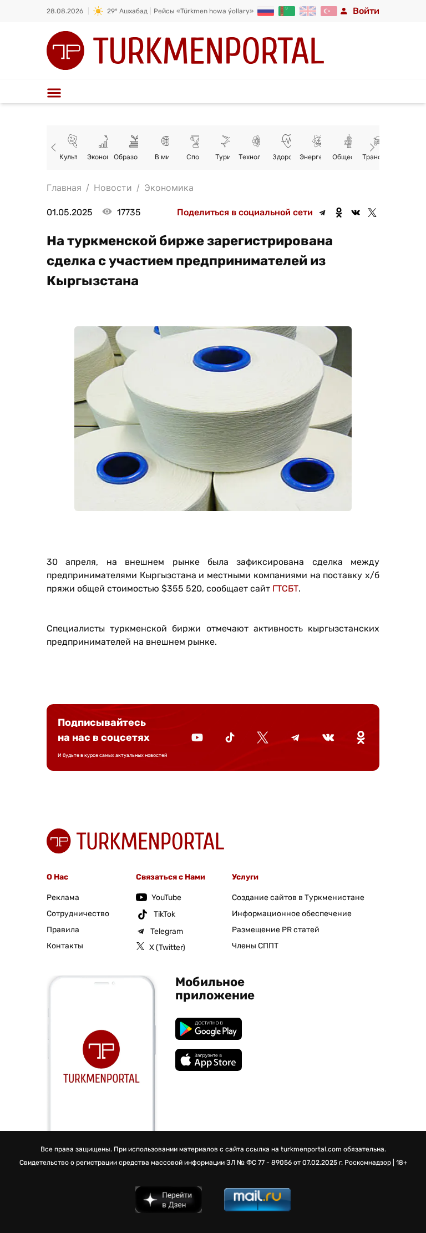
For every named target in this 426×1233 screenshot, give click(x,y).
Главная (64, 187)
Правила (63, 929)
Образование (135, 157)
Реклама (63, 897)
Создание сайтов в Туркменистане (298, 897)
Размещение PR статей (276, 929)
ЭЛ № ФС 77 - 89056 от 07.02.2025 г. (284, 1162)
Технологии (257, 157)
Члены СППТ (255, 946)
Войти (366, 11)
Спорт (196, 157)
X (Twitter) (167, 947)
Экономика (105, 157)
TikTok (164, 914)
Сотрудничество (78, 913)
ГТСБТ (285, 588)
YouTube (166, 897)
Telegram (166, 931)
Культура (74, 157)
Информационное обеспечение (292, 913)
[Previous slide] (55, 147)
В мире (166, 157)
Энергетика (318, 157)
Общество (349, 157)
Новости (113, 187)
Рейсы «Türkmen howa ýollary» (203, 11)
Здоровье (288, 157)
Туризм (227, 157)
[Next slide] (370, 147)
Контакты (65, 946)
